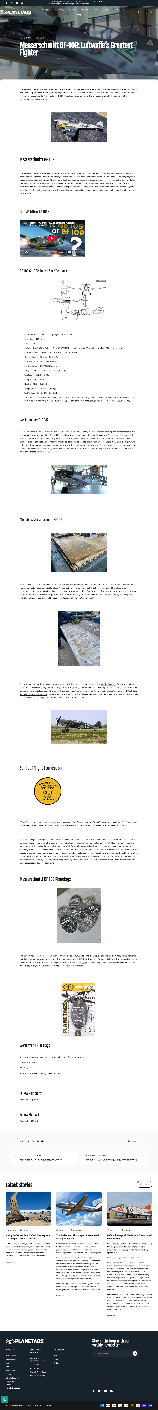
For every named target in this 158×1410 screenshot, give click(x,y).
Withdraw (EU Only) (37, 1376)
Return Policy (35, 1368)
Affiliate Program (12, 1378)
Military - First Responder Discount (38, 1359)
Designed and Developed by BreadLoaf (38, 1405)
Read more (9, 1262)
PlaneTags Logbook (13, 1388)
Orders (56, 1363)
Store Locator (11, 1359)
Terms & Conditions (38, 1372)
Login (56, 1359)
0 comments (134, 1141)
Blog (7, 1367)
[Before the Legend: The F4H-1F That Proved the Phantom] (129, 1209)
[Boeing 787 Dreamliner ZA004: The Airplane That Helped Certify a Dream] (28, 1209)
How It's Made (11, 1355)
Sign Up (57, 1355)
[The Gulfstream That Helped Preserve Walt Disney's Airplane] (79, 1209)
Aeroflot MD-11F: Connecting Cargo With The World (111, 1159)
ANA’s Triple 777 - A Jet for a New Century (41, 1159)
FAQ (7, 1363)
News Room (10, 1370)
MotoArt (9, 1374)
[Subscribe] (135, 1353)
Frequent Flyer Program (11, 1383)
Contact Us (34, 1364)
